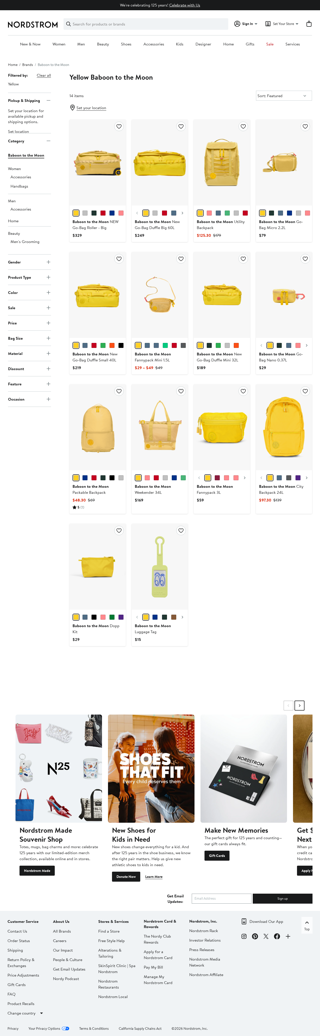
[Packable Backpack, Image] (98, 427)
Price (12, 322)
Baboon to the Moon (26, 155)
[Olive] (94, 213)
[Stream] (280, 213)
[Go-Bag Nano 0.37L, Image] (284, 295)
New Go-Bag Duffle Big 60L (157, 224)
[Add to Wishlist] (119, 126)
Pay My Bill (153, 967)
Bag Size (15, 338)
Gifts (250, 44)
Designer (203, 44)
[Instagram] (244, 937)
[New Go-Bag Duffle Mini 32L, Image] (222, 295)
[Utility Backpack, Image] (222, 163)
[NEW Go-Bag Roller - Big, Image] (98, 163)
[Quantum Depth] (173, 617)
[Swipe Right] (299, 706)
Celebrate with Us (184, 5)
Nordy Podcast (66, 978)
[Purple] (298, 477)
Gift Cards (217, 855)
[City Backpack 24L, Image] (284, 427)
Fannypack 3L (215, 489)
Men (81, 44)
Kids (180, 44)
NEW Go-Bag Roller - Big (95, 224)
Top (307, 929)
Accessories (154, 44)
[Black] (121, 345)
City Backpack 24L (281, 489)
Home (228, 44)
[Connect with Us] (288, 937)
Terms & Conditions (94, 1028)
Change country (22, 1013)
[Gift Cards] (243, 768)
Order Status (19, 940)
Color (13, 292)
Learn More (153, 876)
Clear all (44, 75)
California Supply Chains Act (140, 1028)
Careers (59, 940)
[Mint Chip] (164, 617)
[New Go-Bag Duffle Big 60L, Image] (160, 163)
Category (16, 140)
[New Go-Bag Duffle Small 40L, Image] (98, 295)
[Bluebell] (147, 345)
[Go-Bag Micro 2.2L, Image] (284, 163)
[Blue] (85, 617)
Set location (18, 131)
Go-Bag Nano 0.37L (281, 357)
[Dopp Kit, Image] (98, 567)
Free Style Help (111, 940)
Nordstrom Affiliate (206, 974)
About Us (61, 921)
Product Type (19, 277)
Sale (270, 44)
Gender (14, 261)
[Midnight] (112, 213)
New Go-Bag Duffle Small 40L (95, 357)
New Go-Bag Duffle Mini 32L (219, 357)
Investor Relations (205, 940)
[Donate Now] (151, 768)
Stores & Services (113, 921)
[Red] (164, 213)
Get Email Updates (69, 969)
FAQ (12, 994)
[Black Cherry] (103, 213)
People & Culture (67, 959)
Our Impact (63, 950)
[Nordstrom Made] (59, 768)
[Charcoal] (85, 213)
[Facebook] (277, 937)
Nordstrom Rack (203, 930)
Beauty (103, 44)
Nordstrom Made (37, 870)
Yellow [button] (13, 84)
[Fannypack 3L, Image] (222, 427)
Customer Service (23, 921)
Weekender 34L (153, 489)
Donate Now (126, 876)
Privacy (13, 1028)
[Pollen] (76, 213)
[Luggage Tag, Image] (160, 567)
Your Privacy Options (44, 1028)
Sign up (283, 898)
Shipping (15, 950)
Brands (27, 64)
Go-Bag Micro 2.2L (281, 224)
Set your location (91, 107)
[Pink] (236, 477)
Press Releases (201, 949)
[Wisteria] (121, 213)
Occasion (16, 399)
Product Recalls (21, 1003)
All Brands (62, 931)
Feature (15, 383)
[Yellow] (145, 213)
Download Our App (266, 921)
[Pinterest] (255, 937)
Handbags (19, 186)
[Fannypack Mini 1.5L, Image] (160, 295)
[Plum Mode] (155, 617)
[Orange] (112, 345)
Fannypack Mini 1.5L (153, 357)
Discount (16, 368)
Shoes (126, 44)
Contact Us (17, 931)
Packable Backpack (90, 489)
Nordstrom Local (113, 996)
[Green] (209, 345)
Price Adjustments (23, 975)
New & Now (30, 44)
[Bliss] (145, 617)
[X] (266, 937)
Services (293, 44)
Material (15, 353)
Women (59, 44)
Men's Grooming (25, 241)
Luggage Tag (153, 628)
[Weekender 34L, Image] (160, 427)
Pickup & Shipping (24, 100)
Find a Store (109, 931)
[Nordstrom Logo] (33, 24)
